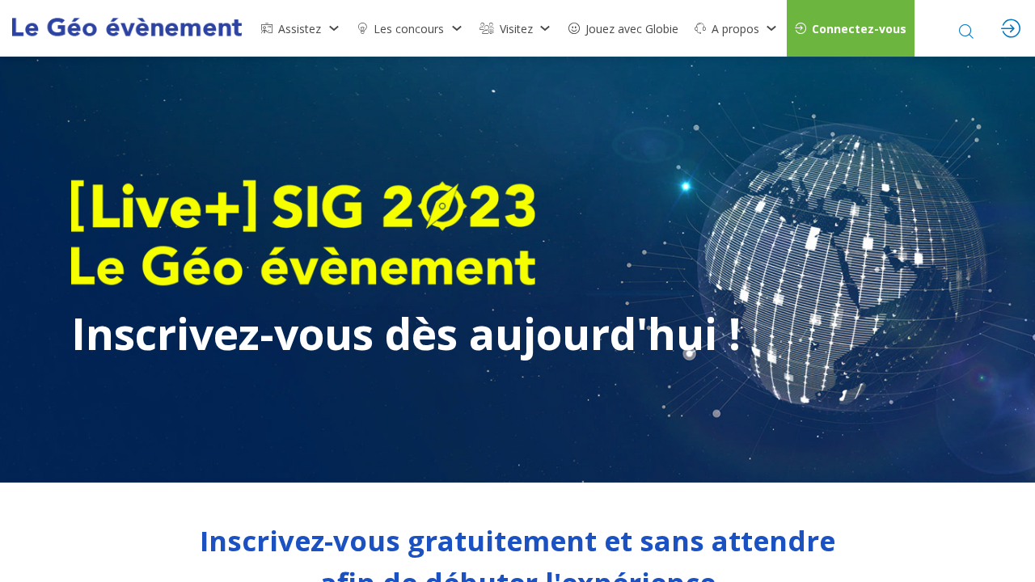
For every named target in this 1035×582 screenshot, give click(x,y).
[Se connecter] (1010, 28)
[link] (301, 28)
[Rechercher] (966, 28)
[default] (623, 28)
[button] (851, 28)
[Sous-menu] (333, 28)
